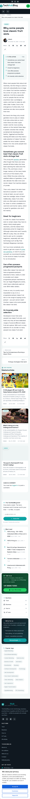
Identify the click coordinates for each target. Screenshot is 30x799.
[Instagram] (15, 1)
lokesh (10, 39)
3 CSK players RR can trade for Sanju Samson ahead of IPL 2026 (14, 391)
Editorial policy (6, 760)
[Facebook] (12, 1)
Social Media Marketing (10, 654)
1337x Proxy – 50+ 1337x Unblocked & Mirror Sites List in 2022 (17, 534)
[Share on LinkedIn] (17, 45)
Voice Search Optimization (11, 676)
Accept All (15, 786)
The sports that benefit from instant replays (13, 464)
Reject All (15, 795)
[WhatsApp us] (18, 1)
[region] (15, 784)
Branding (16, 665)
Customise (15, 791)
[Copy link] (5, 49)
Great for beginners (14, 68)
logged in (15, 485)
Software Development (10, 668)
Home (3, 15)
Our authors (5, 750)
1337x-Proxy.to (12, 540)
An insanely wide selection (16, 76)
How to (4, 733)
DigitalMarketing (8, 690)
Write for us (5, 753)
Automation (19, 661)
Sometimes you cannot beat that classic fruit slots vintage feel (16, 62)
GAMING (9, 15)
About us (4, 747)
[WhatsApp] (10, 719)
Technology (22, 668)
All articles (4, 739)
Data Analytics (19, 679)
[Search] (8, 11)
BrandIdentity (7, 665)
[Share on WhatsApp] (20, 45)
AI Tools (4, 736)
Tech (3, 727)
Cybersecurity (20, 658)
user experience (8, 683)
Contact (4, 757)
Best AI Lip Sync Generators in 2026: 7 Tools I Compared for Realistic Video (16, 550)
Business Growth (8, 661)
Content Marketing (9, 658)
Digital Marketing (8, 650)
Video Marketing (8, 679)
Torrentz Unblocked (13, 558)
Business (4, 730)
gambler (16, 159)
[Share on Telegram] (24, 45)
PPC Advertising (20, 690)
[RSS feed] (14, 719)
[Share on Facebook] (13, 45)
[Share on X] (9, 45)
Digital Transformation (10, 686)
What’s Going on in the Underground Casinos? (11, 426)
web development (9, 672)
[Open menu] (3, 11)
